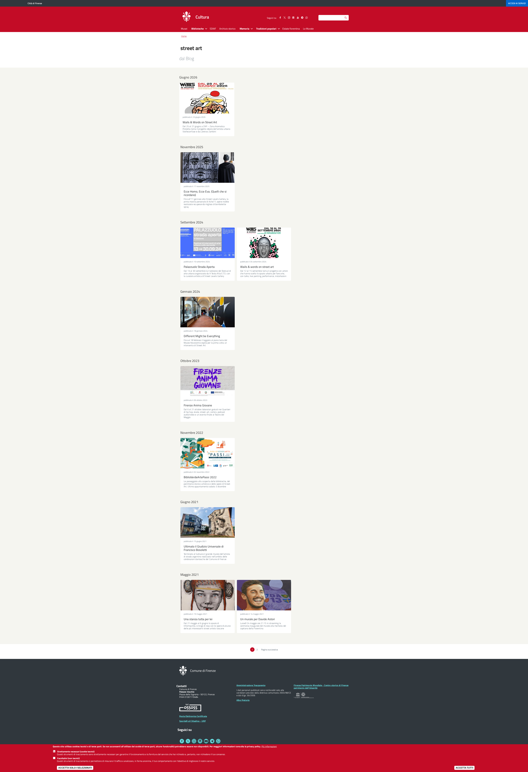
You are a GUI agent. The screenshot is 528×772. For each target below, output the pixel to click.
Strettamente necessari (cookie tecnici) (75, 751)
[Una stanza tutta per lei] (207, 595)
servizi (517, 3)
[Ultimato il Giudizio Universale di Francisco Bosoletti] (207, 522)
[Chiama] (190, 707)
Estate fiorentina (291, 29)
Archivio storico (227, 29)
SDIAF (213, 29)
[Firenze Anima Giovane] (207, 381)
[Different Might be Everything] (207, 312)
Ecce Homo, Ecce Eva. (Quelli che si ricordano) (205, 193)
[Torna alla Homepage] (183, 670)
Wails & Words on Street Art (200, 122)
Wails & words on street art (257, 267)
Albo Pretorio (243, 700)
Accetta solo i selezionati (75, 768)
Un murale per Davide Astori (257, 619)
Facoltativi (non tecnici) (68, 758)
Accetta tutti (464, 768)
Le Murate (308, 29)
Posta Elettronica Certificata (193, 716)
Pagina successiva (269, 649)
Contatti (181, 686)
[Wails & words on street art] (264, 243)
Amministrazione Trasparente (251, 685)
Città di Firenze (35, 3)
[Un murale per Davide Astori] (264, 595)
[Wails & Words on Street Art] (206, 98)
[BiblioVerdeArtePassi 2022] (207, 453)
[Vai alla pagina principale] (186, 17)
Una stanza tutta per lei (198, 619)
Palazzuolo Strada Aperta (199, 267)
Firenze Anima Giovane (198, 405)
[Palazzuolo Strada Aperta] (207, 243)
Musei (184, 29)
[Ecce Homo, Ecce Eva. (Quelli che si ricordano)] (207, 167)
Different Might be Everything (202, 336)
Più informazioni (269, 746)
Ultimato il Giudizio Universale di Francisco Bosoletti (204, 548)
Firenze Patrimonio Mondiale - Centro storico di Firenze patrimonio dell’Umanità (321, 687)
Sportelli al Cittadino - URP (192, 721)
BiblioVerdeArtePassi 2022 (200, 477)
